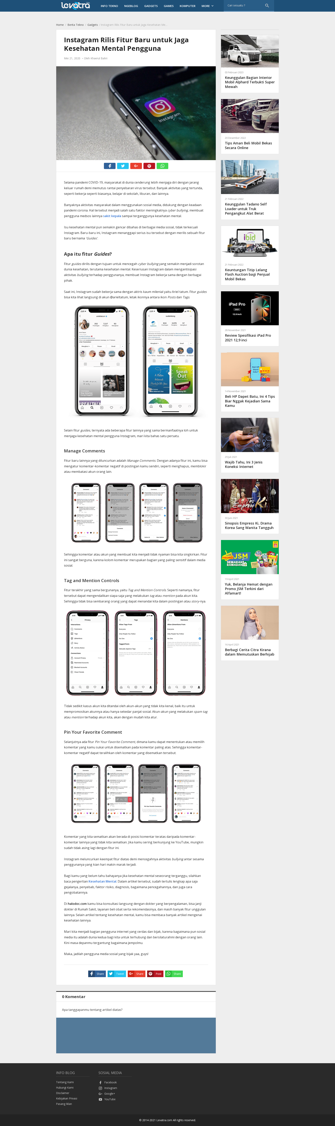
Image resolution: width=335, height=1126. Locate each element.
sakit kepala (112, 216)
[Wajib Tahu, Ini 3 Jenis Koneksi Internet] (250, 451)
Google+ (109, 1093)
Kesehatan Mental (102, 881)
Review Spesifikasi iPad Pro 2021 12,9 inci (248, 335)
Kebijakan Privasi (66, 1098)
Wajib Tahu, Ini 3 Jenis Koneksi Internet (243, 462)
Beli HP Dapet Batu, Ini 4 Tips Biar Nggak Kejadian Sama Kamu (250, 399)
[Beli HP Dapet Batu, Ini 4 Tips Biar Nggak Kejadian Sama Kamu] (250, 385)
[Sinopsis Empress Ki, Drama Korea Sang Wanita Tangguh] (250, 512)
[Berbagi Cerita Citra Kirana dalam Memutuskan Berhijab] (250, 638)
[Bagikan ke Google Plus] (136, 166)
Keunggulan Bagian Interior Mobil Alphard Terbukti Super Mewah (250, 80)
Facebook (110, 1082)
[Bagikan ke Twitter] (123, 166)
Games (169, 6)
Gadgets (151, 6)
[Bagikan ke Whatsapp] (162, 166)
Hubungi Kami (64, 1087)
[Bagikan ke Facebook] (110, 166)
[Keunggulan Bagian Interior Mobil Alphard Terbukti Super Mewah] (250, 66)
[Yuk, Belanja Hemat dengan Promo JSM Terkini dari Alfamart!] (250, 573)
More (208, 6)
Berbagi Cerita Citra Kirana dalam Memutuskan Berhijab (249, 650)
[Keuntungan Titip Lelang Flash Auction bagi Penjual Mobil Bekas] (250, 258)
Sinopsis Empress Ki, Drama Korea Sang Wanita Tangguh (249, 523)
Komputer (187, 6)
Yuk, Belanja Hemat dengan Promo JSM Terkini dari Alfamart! (248, 586)
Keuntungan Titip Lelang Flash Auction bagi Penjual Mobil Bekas (247, 272)
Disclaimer (62, 1093)
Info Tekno (109, 6)
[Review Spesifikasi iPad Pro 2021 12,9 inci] (250, 324)
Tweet (120, 974)
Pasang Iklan (64, 1104)
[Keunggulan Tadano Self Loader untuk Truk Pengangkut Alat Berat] (250, 193)
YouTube (110, 1099)
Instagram (110, 1088)
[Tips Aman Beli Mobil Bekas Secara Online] (250, 132)
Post (158, 974)
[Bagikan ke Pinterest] (149, 166)
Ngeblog (131, 6)
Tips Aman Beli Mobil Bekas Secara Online (248, 143)
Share (100, 974)
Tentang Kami (65, 1082)
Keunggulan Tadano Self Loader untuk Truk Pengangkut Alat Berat (246, 206)
